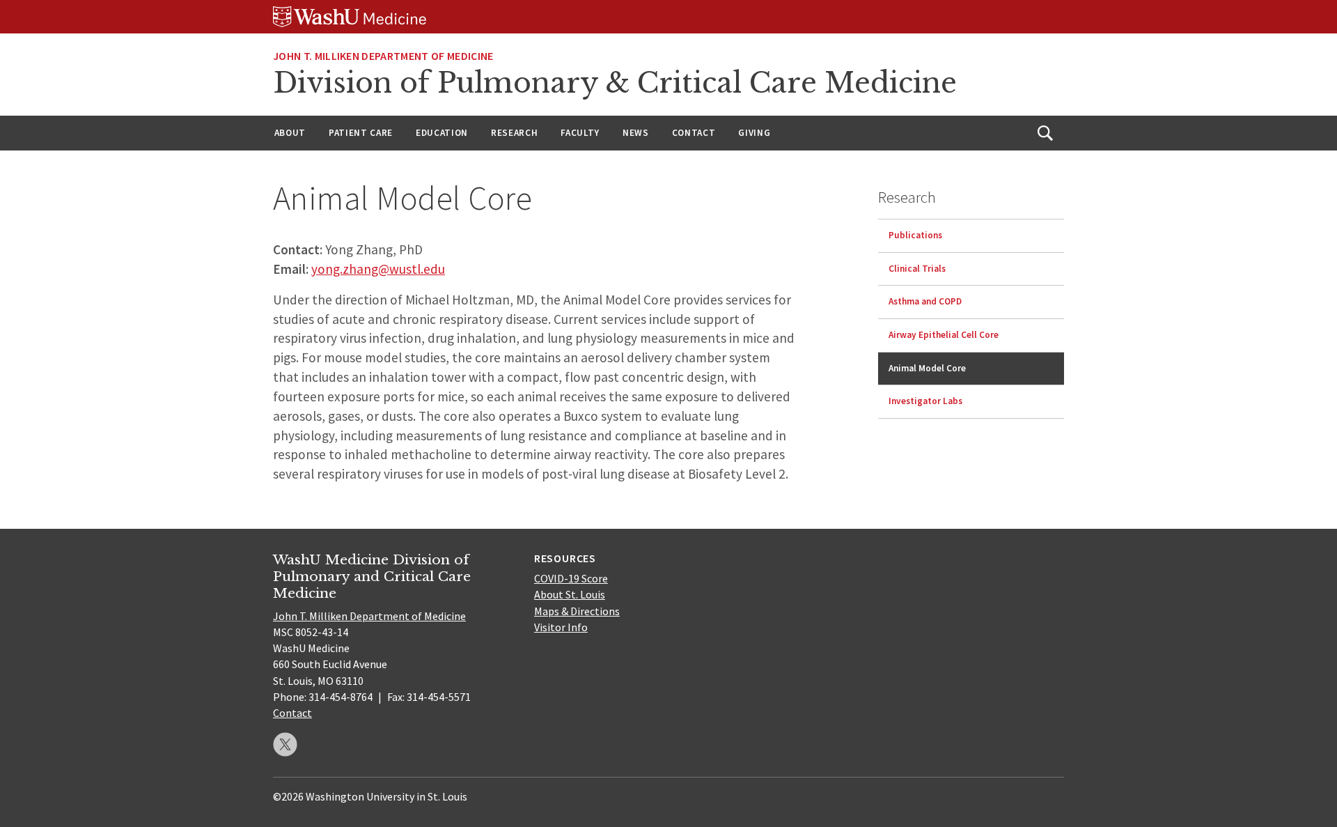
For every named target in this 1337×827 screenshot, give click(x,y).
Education (442, 133)
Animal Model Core (927, 368)
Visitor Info (561, 627)
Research (514, 133)
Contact (694, 133)
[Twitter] (285, 744)
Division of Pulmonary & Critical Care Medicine (615, 82)
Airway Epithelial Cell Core (944, 335)
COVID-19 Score (571, 578)
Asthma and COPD (925, 301)
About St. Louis (569, 594)
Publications (915, 235)
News (636, 133)
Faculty (580, 133)
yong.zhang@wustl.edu (378, 269)
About (290, 133)
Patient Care (361, 133)
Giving (754, 133)
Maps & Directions (577, 611)
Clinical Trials (917, 269)
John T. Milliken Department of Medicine (383, 56)
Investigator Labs (925, 401)
